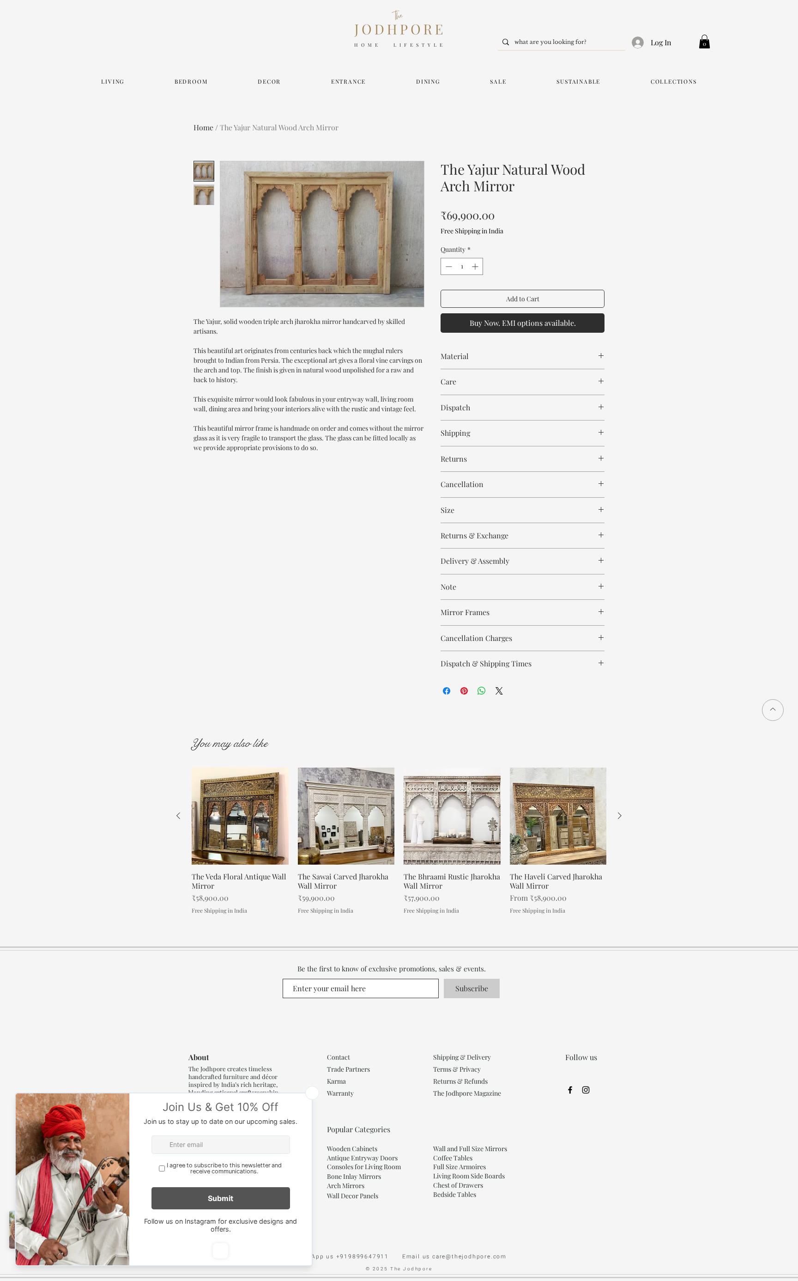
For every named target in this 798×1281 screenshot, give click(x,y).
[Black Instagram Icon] (586, 1090)
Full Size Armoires (459, 1166)
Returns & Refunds (460, 1081)
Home (203, 127)
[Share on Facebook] (446, 690)
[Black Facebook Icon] (570, 1090)
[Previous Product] (178, 815)
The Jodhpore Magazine (467, 1093)
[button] (704, 42)
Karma (337, 1081)
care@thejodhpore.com (469, 1256)
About (198, 1057)
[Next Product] (619, 815)
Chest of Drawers (458, 1185)
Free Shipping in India (472, 230)
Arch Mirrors (345, 1185)
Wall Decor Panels (352, 1195)
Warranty (340, 1093)
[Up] (773, 710)
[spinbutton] (461, 266)
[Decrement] (447, 266)
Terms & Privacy (457, 1069)
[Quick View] (240, 816)
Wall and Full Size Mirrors (470, 1148)
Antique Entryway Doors (362, 1157)
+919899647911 (369, 1256)
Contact (338, 1057)
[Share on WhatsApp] (481, 690)
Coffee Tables (452, 1157)
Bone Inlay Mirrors (354, 1176)
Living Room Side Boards (469, 1175)
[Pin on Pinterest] (464, 690)
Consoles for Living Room (364, 1166)
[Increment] (476, 266)
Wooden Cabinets (353, 1148)
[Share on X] (499, 690)
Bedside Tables (454, 1194)
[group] (399, 841)
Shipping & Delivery (462, 1057)
